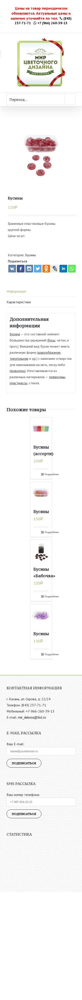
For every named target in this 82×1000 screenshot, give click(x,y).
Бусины (30, 255)
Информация (16, 291)
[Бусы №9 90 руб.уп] (41, 151)
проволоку (18, 371)
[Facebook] (20, 268)
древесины (57, 377)
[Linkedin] (63, 268)
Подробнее (47, 474)
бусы (51, 340)
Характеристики (19, 302)
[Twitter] (38, 268)
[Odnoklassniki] (46, 268)
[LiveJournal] (55, 268)
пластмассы (18, 383)
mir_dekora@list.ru (32, 717)
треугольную (19, 358)
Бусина (15, 334)
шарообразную (49, 352)
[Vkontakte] (12, 268)
